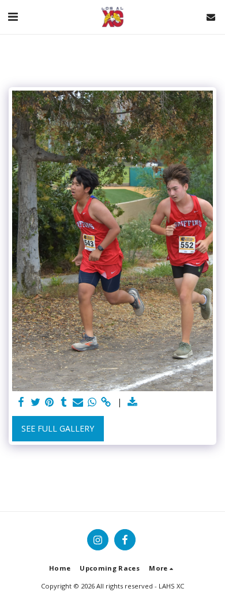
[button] (12, 16)
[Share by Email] (78, 402)
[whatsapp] (92, 402)
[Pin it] (49, 402)
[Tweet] (36, 402)
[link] (106, 402)
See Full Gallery (57, 428)
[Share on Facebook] (21, 402)
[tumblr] (64, 402)
